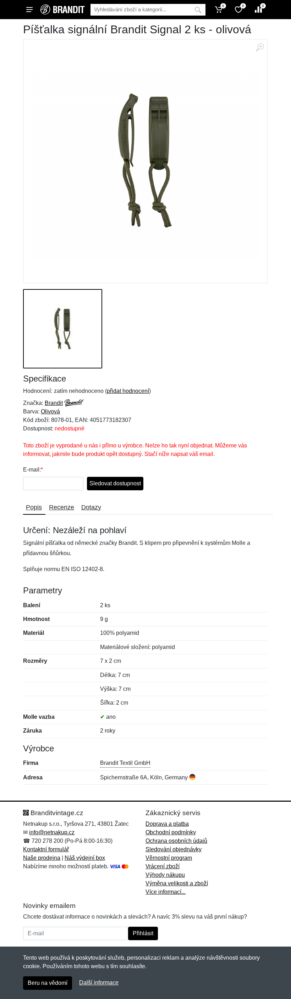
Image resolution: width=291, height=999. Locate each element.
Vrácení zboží (163, 866)
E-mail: (32, 470)
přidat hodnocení (128, 391)
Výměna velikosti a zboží (177, 883)
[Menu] (29, 9)
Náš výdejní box (85, 858)
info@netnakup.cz (52, 832)
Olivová (50, 411)
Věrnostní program (169, 858)
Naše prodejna (41, 858)
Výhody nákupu (165, 875)
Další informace (99, 983)
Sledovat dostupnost (115, 483)
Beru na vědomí (47, 983)
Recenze (61, 507)
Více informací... (166, 892)
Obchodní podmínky (171, 832)
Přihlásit (143, 933)
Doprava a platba (167, 824)
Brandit (54, 403)
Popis (34, 507)
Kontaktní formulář (46, 849)
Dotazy (91, 507)
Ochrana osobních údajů (176, 841)
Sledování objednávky (174, 849)
